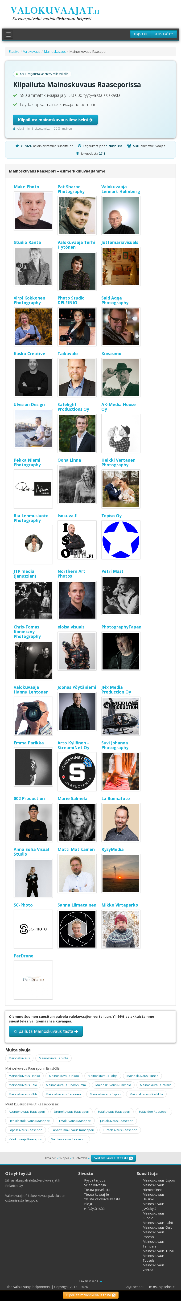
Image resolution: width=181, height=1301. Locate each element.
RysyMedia (112, 849)
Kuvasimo (111, 353)
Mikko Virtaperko (119, 905)
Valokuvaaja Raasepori (25, 1139)
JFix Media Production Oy (116, 689)
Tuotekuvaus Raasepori (120, 1130)
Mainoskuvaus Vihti (23, 1094)
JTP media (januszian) (25, 573)
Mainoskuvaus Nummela (113, 1085)
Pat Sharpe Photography (71, 189)
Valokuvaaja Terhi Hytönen (76, 244)
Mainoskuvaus (55, 51)
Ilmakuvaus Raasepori (75, 1121)
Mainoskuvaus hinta (53, 1058)
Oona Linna (69, 460)
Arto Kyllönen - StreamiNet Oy (73, 745)
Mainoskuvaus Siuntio (142, 1076)
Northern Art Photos (71, 573)
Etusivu (14, 51)
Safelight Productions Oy (73, 407)
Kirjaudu (140, 34)
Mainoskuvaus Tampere (154, 1243)
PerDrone (23, 956)
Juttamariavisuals (119, 242)
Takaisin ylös (89, 1281)
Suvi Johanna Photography (114, 745)
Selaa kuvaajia (95, 1185)
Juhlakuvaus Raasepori (116, 1121)
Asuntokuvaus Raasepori (27, 1111)
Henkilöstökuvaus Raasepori (29, 1121)
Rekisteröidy (164, 34)
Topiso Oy (111, 515)
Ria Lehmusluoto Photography (31, 518)
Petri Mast (112, 571)
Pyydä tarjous (94, 1180)
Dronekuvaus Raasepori (71, 1111)
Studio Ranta (27, 242)
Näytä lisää (96, 1208)
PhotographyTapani (122, 627)
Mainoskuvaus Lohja (103, 1076)
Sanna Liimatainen (77, 905)
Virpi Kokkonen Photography (29, 300)
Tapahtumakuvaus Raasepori (72, 1130)
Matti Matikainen (76, 849)
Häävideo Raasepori (154, 1111)
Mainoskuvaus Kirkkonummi (66, 1085)
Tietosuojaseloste (161, 1287)
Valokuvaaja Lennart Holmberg (120, 189)
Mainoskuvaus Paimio (156, 1085)
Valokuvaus (31, 51)
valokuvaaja (22, 1287)
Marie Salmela (72, 798)
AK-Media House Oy (118, 407)
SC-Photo (23, 905)
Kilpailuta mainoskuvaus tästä (89, 1295)
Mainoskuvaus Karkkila (146, 1094)
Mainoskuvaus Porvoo (154, 1234)
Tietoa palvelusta (97, 1189)
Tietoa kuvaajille (96, 1194)
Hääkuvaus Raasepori (114, 1111)
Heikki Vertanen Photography (118, 462)
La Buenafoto (115, 798)
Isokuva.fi (68, 515)
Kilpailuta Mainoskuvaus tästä (44, 1031)
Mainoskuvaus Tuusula (154, 1258)
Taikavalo (68, 353)
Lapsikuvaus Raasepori (25, 1130)
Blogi (88, 1204)
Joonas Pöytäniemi (77, 687)
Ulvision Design (29, 404)
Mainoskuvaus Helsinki (154, 1196)
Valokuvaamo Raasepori (68, 1139)
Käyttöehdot (134, 1287)
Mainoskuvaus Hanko (24, 1076)
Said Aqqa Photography (114, 300)
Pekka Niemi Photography (27, 462)
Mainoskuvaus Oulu (158, 1227)
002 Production (29, 798)
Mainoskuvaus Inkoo (64, 1076)
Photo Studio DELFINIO (71, 300)
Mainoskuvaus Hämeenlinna (154, 1187)
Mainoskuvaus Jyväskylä (154, 1206)
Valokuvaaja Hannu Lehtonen (31, 689)
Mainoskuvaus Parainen (63, 1094)
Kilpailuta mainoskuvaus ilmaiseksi (53, 120)
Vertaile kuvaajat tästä (111, 1158)
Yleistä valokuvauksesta (102, 1199)
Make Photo (26, 186)
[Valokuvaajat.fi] (61, 14)
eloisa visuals (71, 627)
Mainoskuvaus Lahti (158, 1222)
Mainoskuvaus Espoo (105, 1094)
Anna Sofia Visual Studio (31, 851)
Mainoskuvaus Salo (23, 1085)
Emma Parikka (29, 743)
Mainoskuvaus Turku (158, 1251)
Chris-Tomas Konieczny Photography (27, 631)
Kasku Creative (29, 353)
